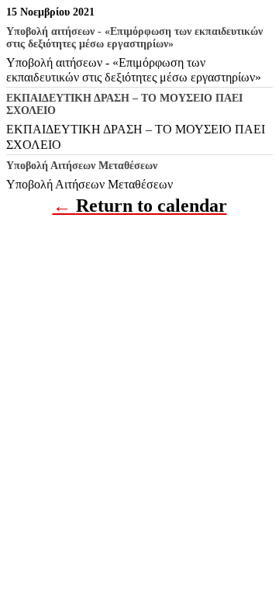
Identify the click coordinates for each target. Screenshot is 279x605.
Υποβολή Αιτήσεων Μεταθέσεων (89, 184)
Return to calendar (151, 205)
